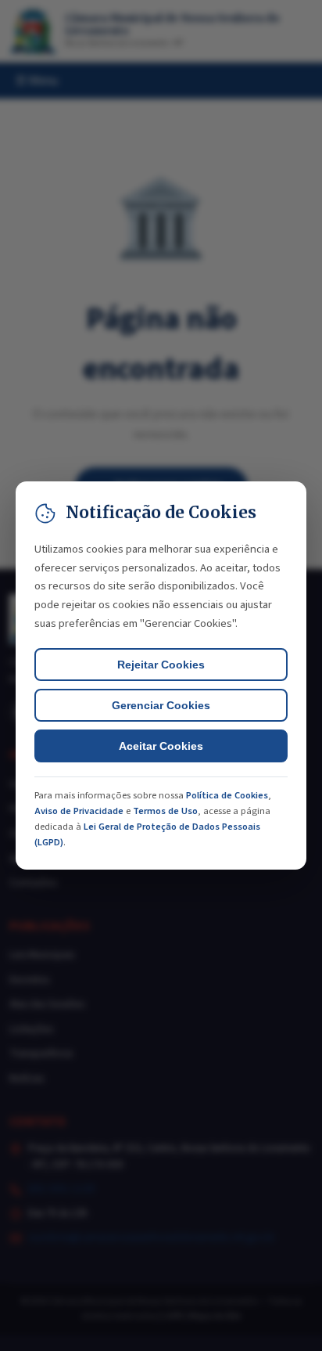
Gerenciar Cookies (161, 705)
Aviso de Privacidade (78, 811)
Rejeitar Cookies (161, 664)
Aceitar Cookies (161, 746)
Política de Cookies (227, 795)
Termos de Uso (165, 811)
